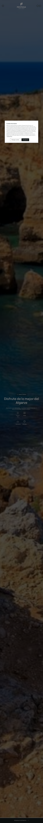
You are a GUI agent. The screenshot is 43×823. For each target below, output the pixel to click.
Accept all (25, 139)
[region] (21, 132)
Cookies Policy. (9, 136)
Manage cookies (15, 139)
